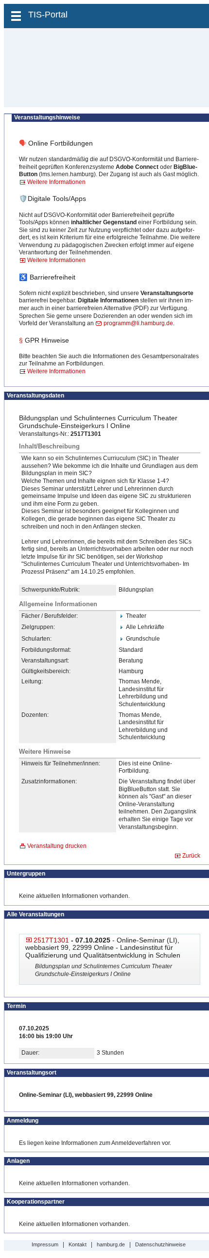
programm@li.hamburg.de (138, 323)
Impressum (45, 1244)
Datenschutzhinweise (160, 1244)
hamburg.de (111, 1244)
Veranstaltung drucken (57, 846)
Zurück (191, 855)
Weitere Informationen (56, 182)
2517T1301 (51, 940)
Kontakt (78, 1244)
